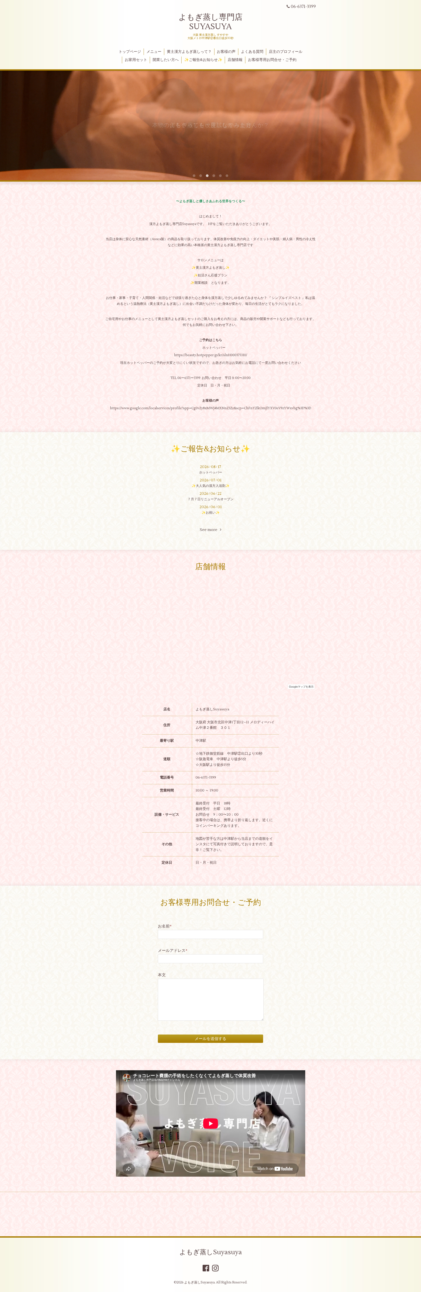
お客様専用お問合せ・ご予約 (272, 59)
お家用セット (136, 59)
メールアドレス (172, 950)
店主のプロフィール (285, 51)
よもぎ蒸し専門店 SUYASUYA (210, 22)
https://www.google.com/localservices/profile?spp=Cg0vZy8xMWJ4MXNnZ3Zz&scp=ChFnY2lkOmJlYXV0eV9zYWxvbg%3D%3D (210, 408)
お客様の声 (226, 51)
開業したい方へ (166, 59)
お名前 (165, 926)
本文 (162, 974)
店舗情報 (235, 59)
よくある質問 (252, 51)
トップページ (130, 51)
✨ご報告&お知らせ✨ (203, 59)
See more (210, 530)
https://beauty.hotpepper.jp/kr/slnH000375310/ (210, 355)
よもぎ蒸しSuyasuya (210, 1252)
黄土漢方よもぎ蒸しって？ (189, 51)
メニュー (153, 51)
